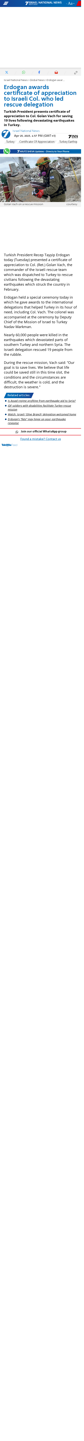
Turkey (10, 142)
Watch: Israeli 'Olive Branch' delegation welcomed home (42, 414)
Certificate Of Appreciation (37, 142)
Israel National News (16, 80)
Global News (37, 80)
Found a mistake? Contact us (40, 439)
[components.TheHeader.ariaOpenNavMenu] (14, 3)
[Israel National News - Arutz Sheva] (43, 3)
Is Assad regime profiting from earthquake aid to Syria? (42, 401)
